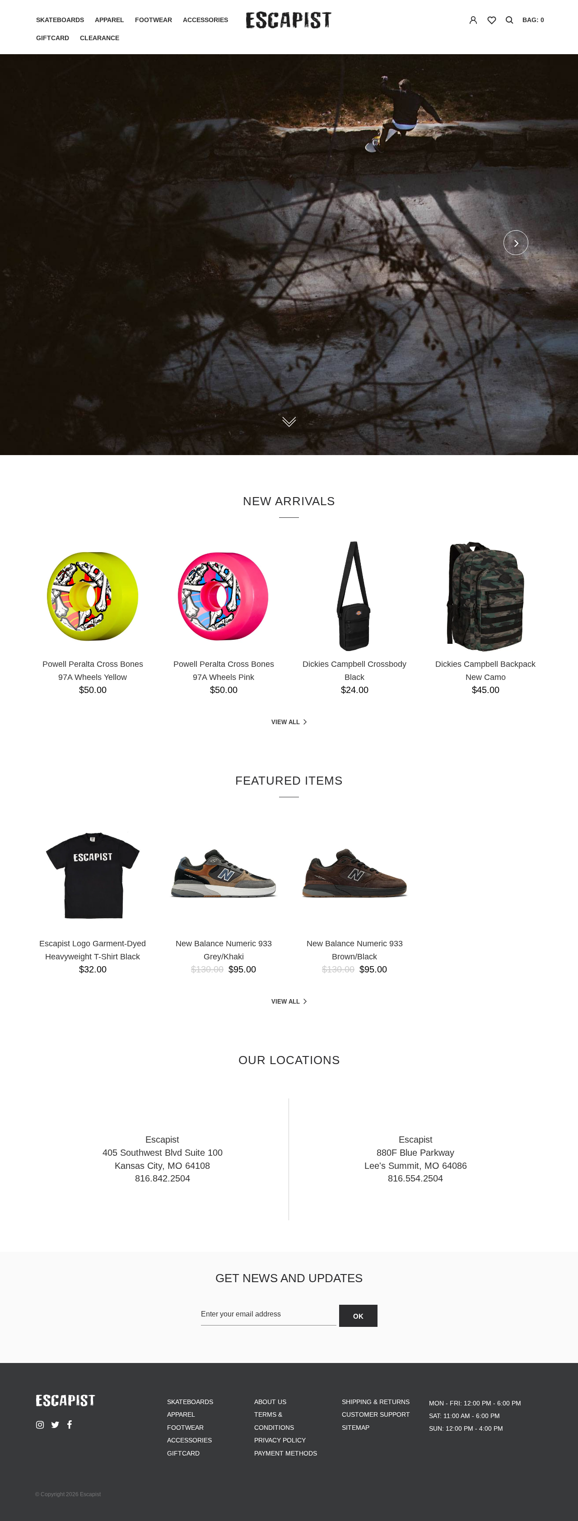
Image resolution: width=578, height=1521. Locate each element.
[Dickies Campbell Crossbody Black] (354, 596)
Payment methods (285, 1453)
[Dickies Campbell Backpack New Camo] (485, 596)
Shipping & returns (376, 1401)
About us (270, 1401)
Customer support (376, 1414)
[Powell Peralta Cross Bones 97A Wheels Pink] (223, 596)
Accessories (205, 19)
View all (285, 722)
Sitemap (355, 1427)
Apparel (109, 19)
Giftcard (52, 38)
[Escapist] (289, 21)
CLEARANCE (99, 38)
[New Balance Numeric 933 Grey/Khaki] (223, 875)
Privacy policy (280, 1440)
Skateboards (60, 19)
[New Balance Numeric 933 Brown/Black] (354, 875)
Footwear (153, 19)
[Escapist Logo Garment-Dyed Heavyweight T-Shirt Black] (92, 875)
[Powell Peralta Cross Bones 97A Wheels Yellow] (92, 596)
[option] (289, 254)
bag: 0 (533, 19)
